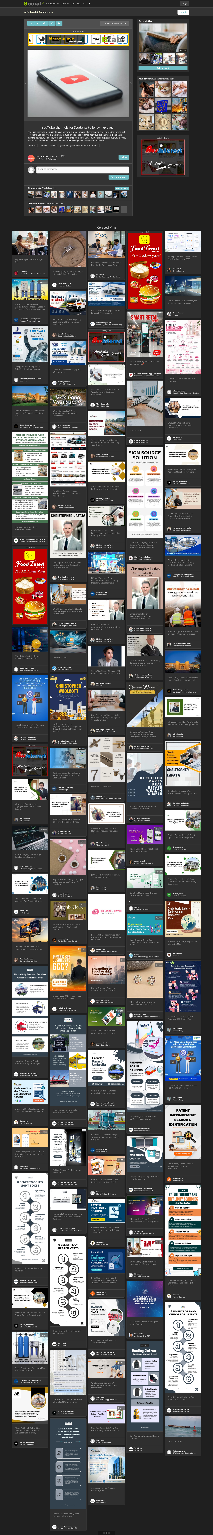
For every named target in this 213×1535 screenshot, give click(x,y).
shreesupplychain (103, 322)
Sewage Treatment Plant (30, 321)
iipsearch (24, 1121)
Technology (178, 1031)
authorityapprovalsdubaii (31, 379)
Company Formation (67, 1010)
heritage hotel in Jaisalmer (31, 427)
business (33, 145)
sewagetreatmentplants (30, 319)
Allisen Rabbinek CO (181, 484)
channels (43, 145)
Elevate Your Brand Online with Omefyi (36, 274)
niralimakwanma (180, 1498)
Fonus (175, 315)
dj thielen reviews (142, 818)
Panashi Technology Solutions (147, 373)
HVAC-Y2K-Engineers (66, 384)
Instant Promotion (66, 1122)
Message (75, 3)
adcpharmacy (179, 391)
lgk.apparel (177, 437)
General (99, 685)
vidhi (136, 907)
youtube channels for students (84, 145)
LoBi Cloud (24, 913)
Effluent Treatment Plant (183, 577)
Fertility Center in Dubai (106, 951)
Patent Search (26, 1123)
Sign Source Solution (143, 557)
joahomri (177, 269)
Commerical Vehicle (66, 336)
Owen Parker (178, 313)
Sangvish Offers (103, 1045)
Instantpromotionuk (29, 1073)
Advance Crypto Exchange (31, 869)
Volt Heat (62, 1343)
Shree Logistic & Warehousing (109, 325)
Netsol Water (101, 595)
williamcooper (26, 866)
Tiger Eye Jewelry (65, 896)
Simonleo (24, 1166)
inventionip (178, 1178)
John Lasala (178, 736)
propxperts (100, 1500)
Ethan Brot (177, 1028)
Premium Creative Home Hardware (111, 798)
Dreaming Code (64, 667)
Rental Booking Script (143, 863)
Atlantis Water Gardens (68, 427)
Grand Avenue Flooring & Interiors (34, 539)
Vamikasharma (64, 334)
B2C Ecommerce (65, 669)
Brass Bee (100, 796)
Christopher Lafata (104, 545)
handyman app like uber (30, 1168)
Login (184, 3)
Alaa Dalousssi (64, 834)
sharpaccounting (65, 787)
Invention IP (178, 1180)
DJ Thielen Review (142, 820)
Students (54, 145)
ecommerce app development (147, 956)
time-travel (177, 954)
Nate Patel (138, 1334)
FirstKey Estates (179, 849)
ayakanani (100, 949)
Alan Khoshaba (102, 404)
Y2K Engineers (64, 382)
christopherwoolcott (182, 528)
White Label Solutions (29, 670)
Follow (123, 157)
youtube (64, 145)
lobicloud (24, 911)
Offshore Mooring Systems (184, 1453)
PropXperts (100, 1502)
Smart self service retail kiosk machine (151, 376)
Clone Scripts (178, 271)
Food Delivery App (103, 1442)
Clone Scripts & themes (106, 1194)
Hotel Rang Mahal (27, 425)
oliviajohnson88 (26, 668)
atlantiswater (64, 425)
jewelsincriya (63, 894)
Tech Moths (48, 188)
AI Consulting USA (142, 1336)
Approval (23, 381)
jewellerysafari (64, 284)
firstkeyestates (179, 847)
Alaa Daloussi (64, 831)
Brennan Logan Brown (29, 1505)
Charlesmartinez (103, 683)
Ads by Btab (78, 31)
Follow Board (122, 188)
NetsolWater (101, 592)
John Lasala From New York (70, 1231)
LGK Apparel (178, 439)
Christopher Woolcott (182, 530)
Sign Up (183, 12)
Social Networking (142, 1276)
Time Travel (178, 956)
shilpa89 (23, 272)
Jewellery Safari (64, 286)
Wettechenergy (179, 1451)
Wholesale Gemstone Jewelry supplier (150, 1016)
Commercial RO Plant (29, 1382)
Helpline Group (64, 1008)
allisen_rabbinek (180, 481)
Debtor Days (63, 789)
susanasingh (139, 861)
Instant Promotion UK (29, 1075)
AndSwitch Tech (141, 909)
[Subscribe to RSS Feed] (83, 3)
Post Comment (118, 177)
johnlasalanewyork (66, 1229)
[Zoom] (52, 23)
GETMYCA (100, 275)
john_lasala (178, 734)
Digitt (136, 954)
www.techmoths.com (115, 23)
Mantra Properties (66, 1411)
